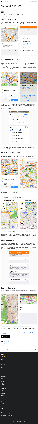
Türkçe (2, 404)
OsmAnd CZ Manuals (5, 413)
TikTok (2, 381)
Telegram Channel (4, 383)
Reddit (2, 378)
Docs (2, 359)
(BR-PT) (35, 332)
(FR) (27, 332)
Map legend (3, 362)
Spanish (2, 400)
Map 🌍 (2, 358)
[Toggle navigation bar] (1, 1)
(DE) (29, 332)
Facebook (2, 379)
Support (2, 417)
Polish (2, 398)
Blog (1, 410)
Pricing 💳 (3, 356)
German (2, 393)
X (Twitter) (3, 376)
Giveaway (2, 367)
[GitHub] (4, 12)
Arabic (2, 403)
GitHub (2, 412)
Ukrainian (2, 396)
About (2, 369)
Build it (2, 366)
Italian (2, 395)
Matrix (2, 384)
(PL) (1, 333)
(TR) (5, 333)
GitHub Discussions (4, 375)
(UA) (31, 332)
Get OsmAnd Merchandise (6, 415)
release (5, 341)
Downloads (3, 364)
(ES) (33, 332)
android (8, 341)
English (2, 390)
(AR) (3, 333)
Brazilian (2, 401)
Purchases (3, 361)
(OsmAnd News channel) (18, 332)
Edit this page (4, 343)
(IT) (25, 332)
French (2, 392)
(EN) (24, 332)
